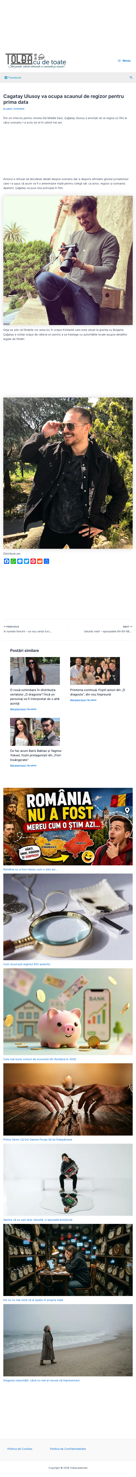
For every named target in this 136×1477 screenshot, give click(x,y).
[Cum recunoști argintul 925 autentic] (68, 917)
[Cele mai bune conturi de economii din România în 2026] (68, 1011)
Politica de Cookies (19, 1448)
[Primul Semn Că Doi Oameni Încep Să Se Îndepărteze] (68, 1099)
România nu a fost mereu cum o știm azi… (30, 869)
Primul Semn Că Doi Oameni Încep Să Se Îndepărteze (37, 1139)
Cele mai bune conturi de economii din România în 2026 (39, 1059)
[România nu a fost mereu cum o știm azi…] (68, 826)
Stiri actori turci (18, 709)
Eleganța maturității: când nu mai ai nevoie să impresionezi (41, 1380)
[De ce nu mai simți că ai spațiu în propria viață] (68, 1260)
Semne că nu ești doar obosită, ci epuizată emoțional (37, 1219)
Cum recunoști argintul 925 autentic (26, 964)
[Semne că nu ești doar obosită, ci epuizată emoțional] (68, 1180)
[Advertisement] (68, 24)
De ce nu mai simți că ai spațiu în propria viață (33, 1300)
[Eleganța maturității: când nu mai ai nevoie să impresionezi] (68, 1340)
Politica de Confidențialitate (68, 1448)
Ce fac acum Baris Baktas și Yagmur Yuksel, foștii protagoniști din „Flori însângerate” (36, 755)
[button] (131, 77)
